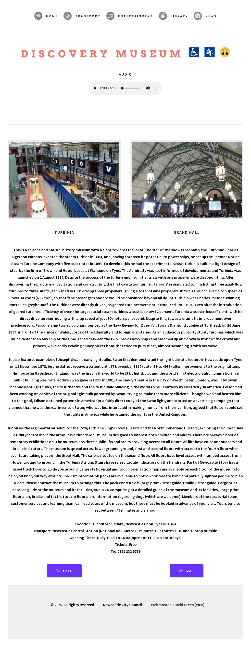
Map (190, 571)
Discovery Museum (105, 54)
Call (67, 571)
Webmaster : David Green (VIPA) (177, 604)
